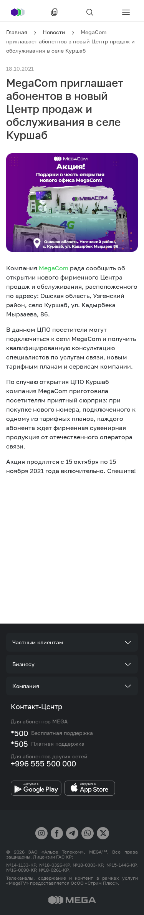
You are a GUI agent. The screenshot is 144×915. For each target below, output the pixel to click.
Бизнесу (23, 664)
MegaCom (53, 268)
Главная (16, 32)
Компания (25, 686)
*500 (19, 733)
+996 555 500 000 (43, 763)
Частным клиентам (37, 642)
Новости (54, 32)
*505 (19, 743)
